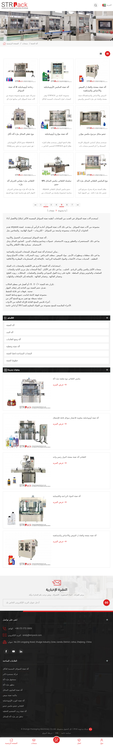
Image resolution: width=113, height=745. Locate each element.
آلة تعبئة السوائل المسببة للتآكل (16, 669)
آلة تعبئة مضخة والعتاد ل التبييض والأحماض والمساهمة (92, 88)
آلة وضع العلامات (13, 339)
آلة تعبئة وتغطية (13, 346)
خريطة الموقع (47, 733)
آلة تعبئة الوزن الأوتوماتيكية (14, 700)
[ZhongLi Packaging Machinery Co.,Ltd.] (14, 5)
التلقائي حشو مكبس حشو (13, 706)
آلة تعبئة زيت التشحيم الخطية (15, 711)
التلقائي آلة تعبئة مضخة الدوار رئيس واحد (69, 457)
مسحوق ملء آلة (9, 679)
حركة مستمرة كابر (10, 674)
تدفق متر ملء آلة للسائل (13, 716)
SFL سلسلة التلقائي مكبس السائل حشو (56, 182)
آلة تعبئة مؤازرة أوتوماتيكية (56, 134)
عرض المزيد (20, 106)
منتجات (25, 43)
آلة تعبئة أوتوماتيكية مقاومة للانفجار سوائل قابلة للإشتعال (76, 418)
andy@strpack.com (32, 635)
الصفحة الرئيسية (12, 43)
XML (57, 733)
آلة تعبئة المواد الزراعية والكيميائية (67, 496)
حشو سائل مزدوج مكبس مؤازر (92, 134)
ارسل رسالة (56, 740)
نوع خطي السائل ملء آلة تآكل (21, 134)
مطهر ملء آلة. (9, 684)
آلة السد (9, 332)
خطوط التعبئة (12, 360)
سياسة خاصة (66, 733)
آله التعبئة (10, 325)
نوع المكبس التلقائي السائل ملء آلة (92, 181)
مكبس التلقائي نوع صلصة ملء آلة (66, 378)
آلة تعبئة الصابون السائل (13, 690)
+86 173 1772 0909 (23, 628)
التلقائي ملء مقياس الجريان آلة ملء (20, 182)
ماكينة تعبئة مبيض (10, 695)
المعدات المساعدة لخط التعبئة (19, 353)
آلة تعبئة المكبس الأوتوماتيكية (56, 87)
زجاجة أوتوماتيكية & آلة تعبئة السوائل (20, 88)
